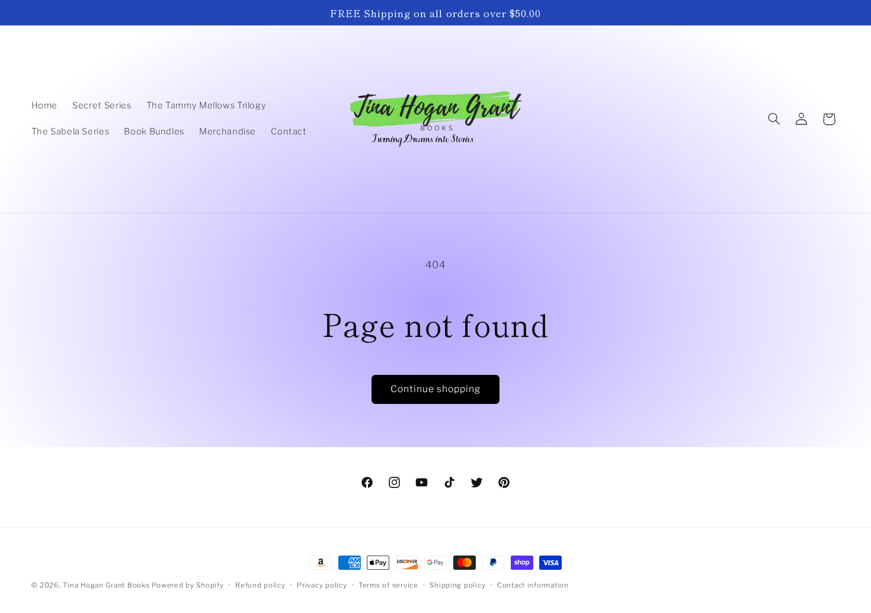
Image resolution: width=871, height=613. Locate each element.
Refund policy (260, 585)
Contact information (533, 585)
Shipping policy (457, 585)
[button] (773, 119)
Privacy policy (322, 585)
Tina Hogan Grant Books (106, 585)
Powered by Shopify (187, 585)
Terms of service (388, 585)
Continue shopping (435, 388)
